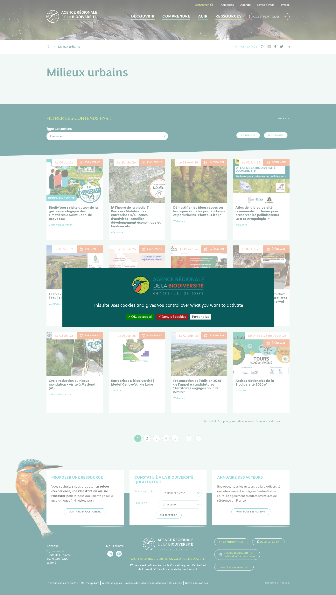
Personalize (200, 317)
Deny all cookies (173, 317)
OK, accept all (141, 317)
